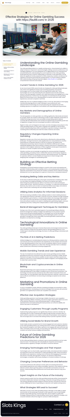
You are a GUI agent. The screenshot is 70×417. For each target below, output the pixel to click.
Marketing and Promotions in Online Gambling (9, 75)
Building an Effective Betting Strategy (9, 68)
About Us (55, 413)
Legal (67, 413)
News (46, 409)
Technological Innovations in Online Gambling (9, 71)
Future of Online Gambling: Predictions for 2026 (8, 78)
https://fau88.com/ (52, 79)
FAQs (50, 409)
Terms (63, 413)
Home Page (40, 409)
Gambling (43, 12)
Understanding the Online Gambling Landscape (8, 64)
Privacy (59, 413)
